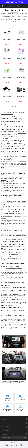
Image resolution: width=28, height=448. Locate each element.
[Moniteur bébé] (6, 32)
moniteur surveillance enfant (7, 114)
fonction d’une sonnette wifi (7, 159)
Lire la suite (14, 22)
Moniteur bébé (7, 39)
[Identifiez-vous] (23, 6)
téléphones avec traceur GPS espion (14, 187)
